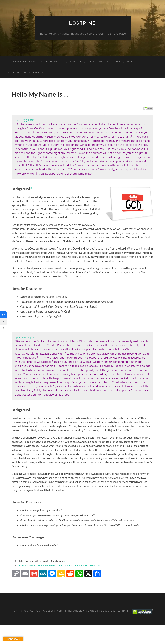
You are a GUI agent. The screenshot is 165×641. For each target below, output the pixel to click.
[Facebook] (3, 314)
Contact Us (19, 72)
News (130, 61)
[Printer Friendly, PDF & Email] (148, 108)
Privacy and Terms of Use (104, 61)
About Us (76, 61)
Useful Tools (53, 61)
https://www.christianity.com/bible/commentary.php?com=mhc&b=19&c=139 (58, 565)
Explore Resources (24, 61)
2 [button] (31, 187)
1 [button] (33, 119)
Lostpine (82, 23)
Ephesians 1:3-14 (25, 337)
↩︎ (64, 561)
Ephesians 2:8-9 (75, 610)
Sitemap (38, 72)
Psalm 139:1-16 (24, 120)
